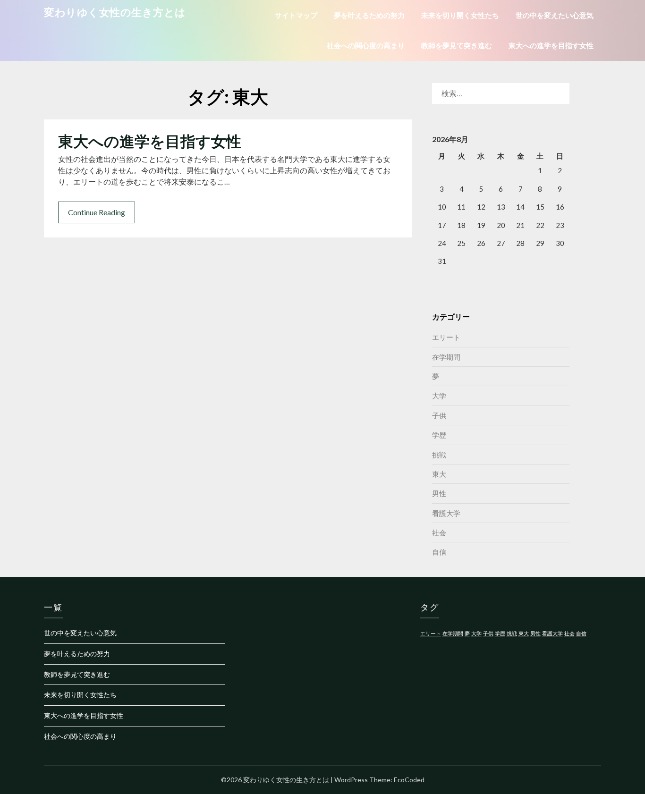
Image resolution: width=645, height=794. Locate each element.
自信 (439, 552)
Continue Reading (96, 212)
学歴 (439, 435)
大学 (439, 395)
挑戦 (439, 454)
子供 (439, 415)
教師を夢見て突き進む (456, 45)
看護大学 (446, 513)
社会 (439, 532)
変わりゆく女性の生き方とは (115, 12)
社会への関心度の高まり (366, 45)
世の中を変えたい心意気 (555, 15)
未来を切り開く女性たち (460, 15)
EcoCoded (409, 780)
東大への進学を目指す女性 (551, 45)
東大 (439, 474)
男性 (439, 493)
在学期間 (446, 357)
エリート (446, 337)
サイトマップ (296, 15)
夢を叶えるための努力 (369, 15)
